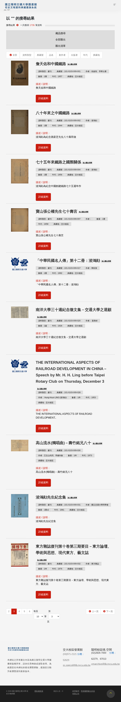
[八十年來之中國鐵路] (20, 122)
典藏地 (96, 55)
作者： (88, 219)
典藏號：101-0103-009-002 (69, 120)
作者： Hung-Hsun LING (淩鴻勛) (52, 397)
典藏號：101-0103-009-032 (69, 564)
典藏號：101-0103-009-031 (69, 505)
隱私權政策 (39, 691)
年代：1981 (59, 510)
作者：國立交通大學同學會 (97, 505)
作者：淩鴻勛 (91, 120)
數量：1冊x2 (43, 510)
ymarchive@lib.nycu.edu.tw (105, 663)
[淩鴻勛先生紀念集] (20, 505)
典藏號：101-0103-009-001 (69, 71)
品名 (51, 55)
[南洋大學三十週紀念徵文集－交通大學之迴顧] (20, 312)
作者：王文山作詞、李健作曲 (50, 455)
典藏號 (40, 55)
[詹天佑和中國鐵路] (20, 73)
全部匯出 (60, 39)
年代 (85, 55)
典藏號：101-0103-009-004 (69, 170)
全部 (15, 55)
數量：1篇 (42, 326)
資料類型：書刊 (45, 71)
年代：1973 (87, 455)
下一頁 (109, 611)
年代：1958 (43, 224)
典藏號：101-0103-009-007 (69, 219)
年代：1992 (57, 273)
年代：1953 (91, 397)
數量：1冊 (42, 76)
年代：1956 (57, 175)
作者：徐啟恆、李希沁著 (96, 71)
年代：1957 (57, 76)
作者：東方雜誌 (92, 564)
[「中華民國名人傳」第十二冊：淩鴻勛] (20, 263)
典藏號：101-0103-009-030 (69, 450)
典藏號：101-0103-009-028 (69, 392)
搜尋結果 (10, 25)
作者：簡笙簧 (91, 268)
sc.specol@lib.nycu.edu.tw (76, 665)
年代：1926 (57, 326)
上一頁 (95, 611)
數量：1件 (76, 397)
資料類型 (27, 55)
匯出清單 (60, 46)
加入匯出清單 (72, 64)
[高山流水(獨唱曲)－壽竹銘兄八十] (20, 445)
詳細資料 (43, 98)
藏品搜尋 (60, 33)
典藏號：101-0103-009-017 (69, 268)
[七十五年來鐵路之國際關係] (20, 171)
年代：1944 (57, 126)
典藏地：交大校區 (75, 76)
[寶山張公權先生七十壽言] (20, 220)
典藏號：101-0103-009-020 (69, 321)
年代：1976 (57, 569)
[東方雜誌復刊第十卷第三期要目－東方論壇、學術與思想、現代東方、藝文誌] (20, 555)
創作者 (62, 55)
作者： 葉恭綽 (92, 321)
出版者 (74, 55)
